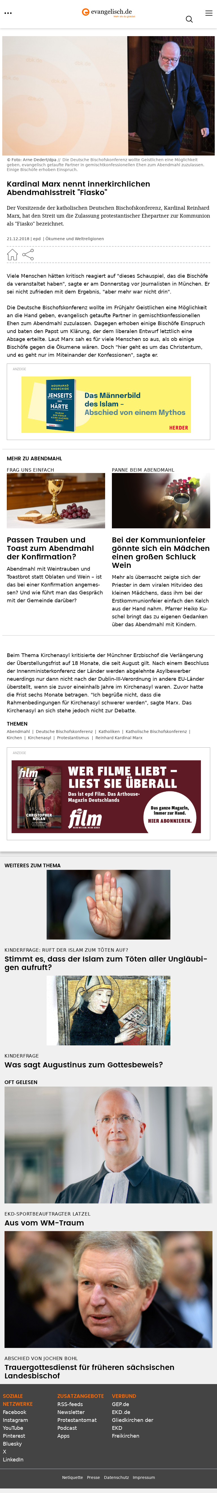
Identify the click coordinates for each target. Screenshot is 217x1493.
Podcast (67, 1428)
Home (12, 254)
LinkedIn (13, 1460)
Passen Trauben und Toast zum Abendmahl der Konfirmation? (50, 549)
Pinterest (14, 1436)
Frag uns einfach (30, 470)
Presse (93, 1477)
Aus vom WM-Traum (44, 1223)
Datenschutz (116, 1477)
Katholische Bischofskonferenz (156, 731)
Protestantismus (73, 737)
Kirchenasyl (39, 737)
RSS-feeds (70, 1404)
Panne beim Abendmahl (143, 470)
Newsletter (70, 1412)
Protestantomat (77, 1420)
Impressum (144, 1477)
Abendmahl (18, 731)
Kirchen (14, 737)
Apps (63, 1436)
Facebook (14, 1412)
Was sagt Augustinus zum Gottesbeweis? (84, 1065)
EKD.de (121, 1412)
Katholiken (109, 731)
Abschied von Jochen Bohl (41, 1358)
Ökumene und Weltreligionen (74, 239)
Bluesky (12, 1444)
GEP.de (120, 1404)
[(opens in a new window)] (106, 404)
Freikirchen (125, 1436)
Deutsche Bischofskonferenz (64, 731)
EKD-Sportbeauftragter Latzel (47, 1214)
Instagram (15, 1420)
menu (8, 13)
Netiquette (72, 1477)
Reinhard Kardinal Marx (119, 737)
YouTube (13, 1428)
